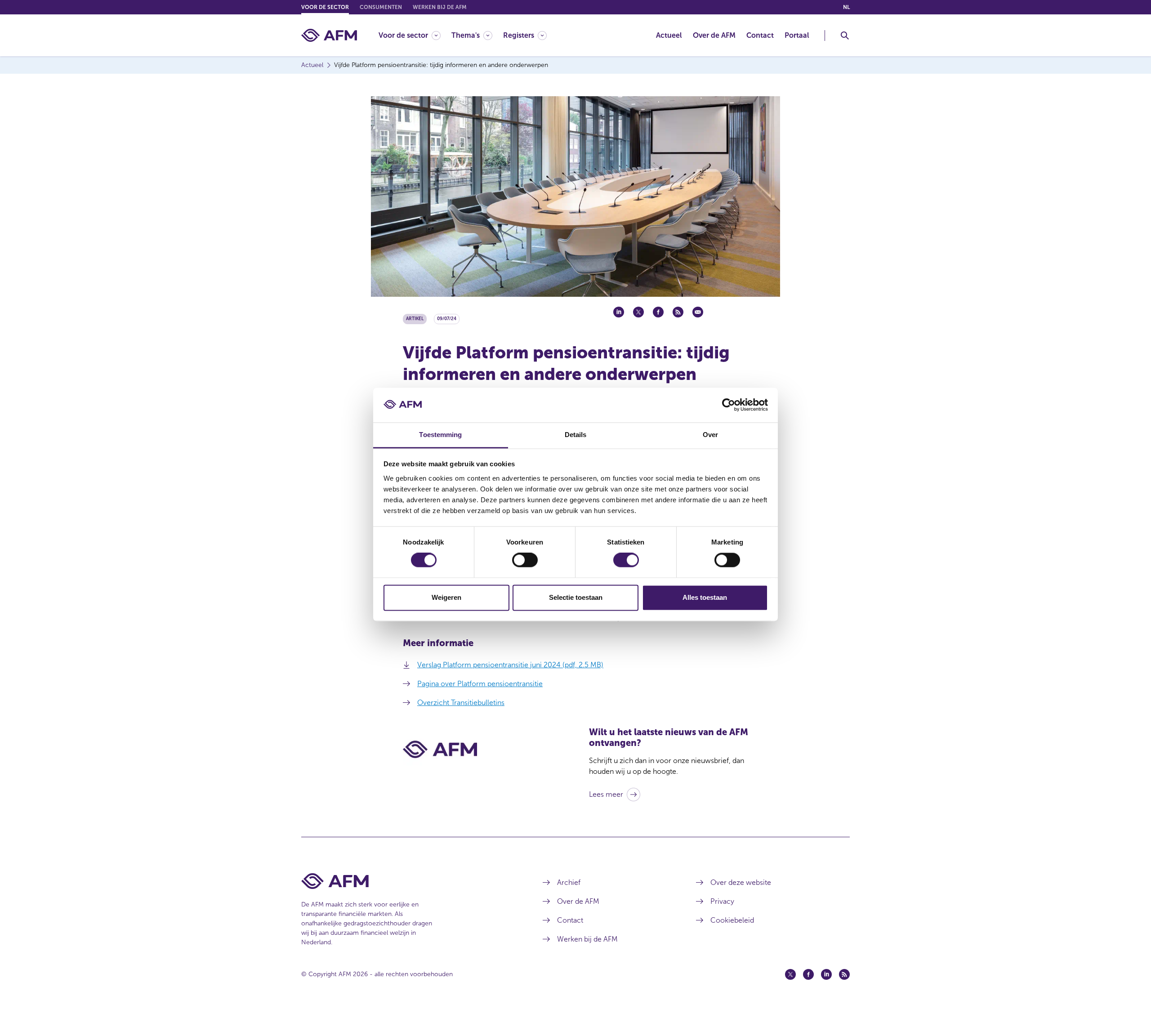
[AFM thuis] (329, 35)
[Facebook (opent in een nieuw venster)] (808, 974)
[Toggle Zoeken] (844, 35)
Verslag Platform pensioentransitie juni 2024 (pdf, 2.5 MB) (510, 665)
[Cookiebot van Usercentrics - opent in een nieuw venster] (728, 405)
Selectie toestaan (575, 597)
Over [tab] (710, 434)
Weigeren (446, 597)
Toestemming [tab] (440, 434)
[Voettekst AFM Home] (408, 881)
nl (846, 7)
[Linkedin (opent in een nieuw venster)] (826, 974)
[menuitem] (415, 35)
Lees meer (606, 794)
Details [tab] (576, 434)
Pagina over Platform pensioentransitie (480, 683)
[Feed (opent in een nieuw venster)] (844, 974)
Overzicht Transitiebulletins (460, 702)
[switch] (525, 560)
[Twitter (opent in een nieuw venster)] (790, 974)
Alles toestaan (705, 597)
